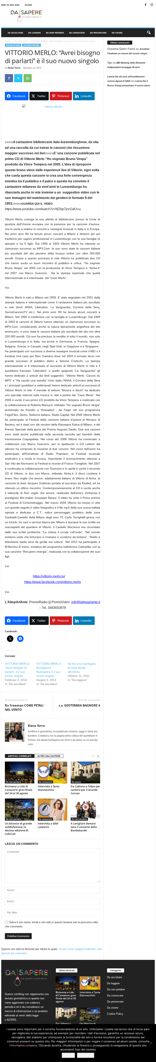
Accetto (68, 1055)
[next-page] (98, 756)
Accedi (28, 4)
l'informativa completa (23, 1045)
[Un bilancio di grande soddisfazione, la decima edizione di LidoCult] (19, 809)
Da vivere (117, 32)
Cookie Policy (115, 1013)
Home (8, 41)
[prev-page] (93, 756)
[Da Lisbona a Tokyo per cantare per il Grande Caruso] (85, 772)
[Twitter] (18, 78)
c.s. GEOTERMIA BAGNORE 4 (79, 705)
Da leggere (34, 32)
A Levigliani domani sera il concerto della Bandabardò (84, 827)
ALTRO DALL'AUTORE (48, 755)
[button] (148, 32)
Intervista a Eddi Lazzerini (48, 825)
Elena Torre (14, 67)
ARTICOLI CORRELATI (19, 755)
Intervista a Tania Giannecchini (49, 788)
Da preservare (98, 32)
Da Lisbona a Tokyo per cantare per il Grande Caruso (85, 789)
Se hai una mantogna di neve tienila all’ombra (81, 667)
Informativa (86, 1055)
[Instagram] (151, 5)
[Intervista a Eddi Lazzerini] (52, 809)
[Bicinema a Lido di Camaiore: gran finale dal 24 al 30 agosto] (19, 772)
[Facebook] (145, 5)
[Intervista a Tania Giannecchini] (52, 772)
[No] (151, 1043)
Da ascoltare (15, 32)
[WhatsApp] (28, 78)
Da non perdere (55, 32)
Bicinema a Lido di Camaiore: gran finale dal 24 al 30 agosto (18, 789)
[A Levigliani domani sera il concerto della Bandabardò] (85, 809)
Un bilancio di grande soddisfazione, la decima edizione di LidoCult (18, 829)
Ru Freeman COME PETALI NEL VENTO (24, 707)
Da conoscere (77, 32)
